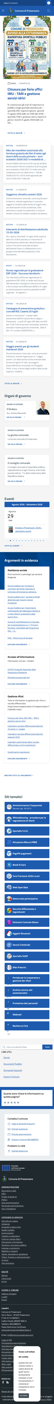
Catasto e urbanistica (11, 1236)
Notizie (5, 1275)
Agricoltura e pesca (10, 1221)
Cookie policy (7, 1358)
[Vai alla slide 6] (25, 540)
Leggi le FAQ (7, 1340)
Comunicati (6, 1278)
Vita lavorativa (8, 1263)
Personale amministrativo (12, 1205)
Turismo (5, 1260)
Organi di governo (9, 1196)
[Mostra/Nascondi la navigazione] (3, 10)
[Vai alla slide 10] (37, 540)
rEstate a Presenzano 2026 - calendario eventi (28, 529)
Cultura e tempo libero (11, 1239)
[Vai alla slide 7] (28, 540)
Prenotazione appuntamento (14, 1343)
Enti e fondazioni (9, 1208)
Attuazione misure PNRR (12, 1352)
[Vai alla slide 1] (10, 540)
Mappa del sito (8, 1391)
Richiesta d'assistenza (11, 1349)
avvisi (9, 265)
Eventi (4, 1299)
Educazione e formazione (12, 1242)
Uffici (4, 1193)
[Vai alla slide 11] (40, 540)
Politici (4, 1199)
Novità (5, 1271)
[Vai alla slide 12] (43, 540)
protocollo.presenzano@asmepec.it (16, 1330)
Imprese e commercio (11, 1248)
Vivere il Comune (10, 1290)
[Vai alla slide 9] (34, 540)
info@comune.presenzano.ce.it (20, 1335)
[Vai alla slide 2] (13, 540)
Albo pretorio (7, 1367)
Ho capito (23, 1395)
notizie (9, 145)
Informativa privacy (10, 1361)
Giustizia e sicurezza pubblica (14, 1245)
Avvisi (4, 1281)
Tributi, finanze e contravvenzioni (16, 1257)
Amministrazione (10, 1187)
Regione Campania (11, 3)
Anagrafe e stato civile (11, 1227)
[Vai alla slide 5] (22, 540)
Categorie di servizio (12, 1217)
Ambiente (6, 1224)
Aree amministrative (10, 1202)
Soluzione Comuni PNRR (41, 1399)
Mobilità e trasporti (10, 1251)
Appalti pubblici (8, 1230)
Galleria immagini (9, 1293)
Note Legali (6, 1364)
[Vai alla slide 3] (16, 540)
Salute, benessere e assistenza (15, 1254)
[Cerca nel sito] (48, 10)
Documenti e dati (9, 1190)
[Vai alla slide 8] (31, 540)
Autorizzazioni (8, 1233)
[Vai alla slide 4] (19, 540)
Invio (47, 1046)
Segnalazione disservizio (12, 1346)
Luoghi (4, 1296)
